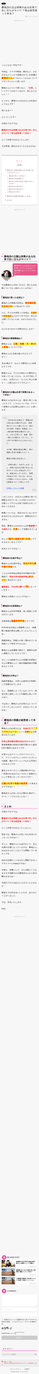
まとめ (9, 200)
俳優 (4, 3)
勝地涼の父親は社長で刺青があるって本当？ (21, 182)
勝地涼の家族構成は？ (16, 179)
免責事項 (27, 1369)
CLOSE (19, 165)
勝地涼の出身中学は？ (16, 186)
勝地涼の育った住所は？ (17, 176)
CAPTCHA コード (8, 1333)
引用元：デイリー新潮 (15, 488)
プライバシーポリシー (15, 1369)
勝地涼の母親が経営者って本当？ (19, 196)
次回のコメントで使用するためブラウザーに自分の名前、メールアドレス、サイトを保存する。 (19, 1322)
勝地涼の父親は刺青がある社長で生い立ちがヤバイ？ (20, 171)
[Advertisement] (19, 41)
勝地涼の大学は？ (15, 192)
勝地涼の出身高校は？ (16, 189)
